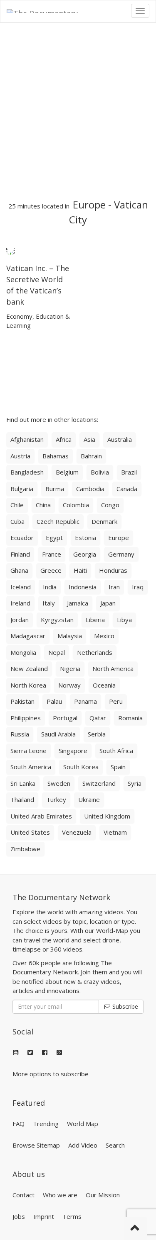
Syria (134, 783)
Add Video (82, 1145)
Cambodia (90, 488)
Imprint (43, 1216)
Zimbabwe (25, 849)
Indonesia (83, 587)
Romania (130, 718)
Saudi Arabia (58, 734)
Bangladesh (27, 472)
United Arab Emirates (41, 816)
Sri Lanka (22, 783)
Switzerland (99, 783)
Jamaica (77, 603)
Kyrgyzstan (57, 619)
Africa (64, 439)
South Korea (81, 767)
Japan (108, 603)
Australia (119, 439)
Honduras (113, 570)
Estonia (85, 537)
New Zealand (29, 668)
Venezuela (77, 832)
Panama (85, 701)
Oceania (104, 685)
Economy (19, 316)
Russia (19, 734)
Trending (46, 1123)
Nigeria (70, 668)
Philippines (25, 718)
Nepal (56, 652)
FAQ (18, 1123)
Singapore (73, 750)
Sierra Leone (28, 750)
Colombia (76, 505)
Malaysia (69, 636)
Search (115, 1145)
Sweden (58, 783)
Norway (69, 685)
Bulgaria (21, 488)
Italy (48, 603)
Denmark (104, 521)
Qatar (97, 718)
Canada (126, 488)
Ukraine (89, 799)
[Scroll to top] (135, 1228)
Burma (54, 488)
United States (30, 832)
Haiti (80, 570)
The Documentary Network (61, 897)
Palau (54, 701)
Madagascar (27, 636)
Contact (23, 1195)
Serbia (97, 734)
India (50, 587)
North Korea (28, 685)
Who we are (60, 1195)
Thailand (22, 799)
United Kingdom (107, 816)
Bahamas (55, 456)
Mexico (104, 636)
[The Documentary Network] (48, 10)
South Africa (116, 750)
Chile (17, 505)
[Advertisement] (78, 111)
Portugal (65, 718)
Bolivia (100, 472)
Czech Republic (58, 521)
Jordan (19, 619)
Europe (89, 204)
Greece (51, 570)
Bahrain (91, 456)
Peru (116, 701)
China (43, 505)
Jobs (18, 1216)
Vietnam (115, 832)
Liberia (95, 619)
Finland (20, 554)
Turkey (56, 799)
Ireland (20, 603)
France (51, 554)
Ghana (19, 570)
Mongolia (23, 652)
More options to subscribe (50, 1074)
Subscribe (124, 1006)
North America (113, 668)
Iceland (20, 587)
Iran (114, 587)
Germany (121, 554)
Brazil (129, 472)
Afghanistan (27, 439)
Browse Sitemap (36, 1145)
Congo (110, 505)
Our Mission (103, 1195)
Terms (72, 1216)
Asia (89, 439)
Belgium (67, 472)
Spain (118, 767)
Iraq (138, 587)
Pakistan (22, 701)
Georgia (84, 554)
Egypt (54, 537)
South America (30, 767)
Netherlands (94, 652)
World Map (82, 1123)
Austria (20, 456)
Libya (124, 619)
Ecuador (22, 537)
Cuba (17, 521)
